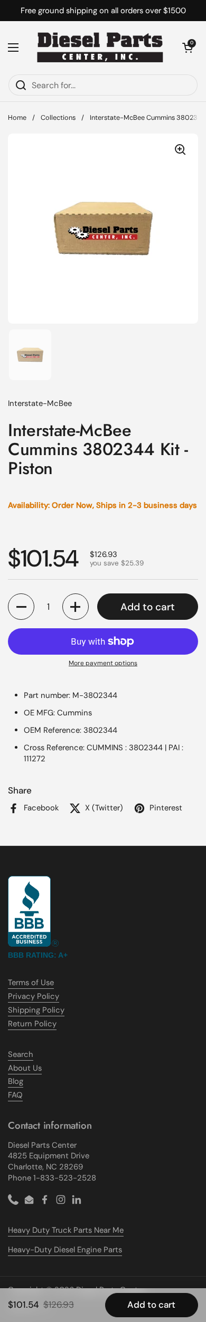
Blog (15, 1081)
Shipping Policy (36, 1010)
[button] (187, 47)
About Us (25, 1068)
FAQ (15, 1095)
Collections (58, 117)
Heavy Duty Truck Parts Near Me (66, 1230)
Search (20, 1054)
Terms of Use (31, 982)
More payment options (103, 663)
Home (17, 117)
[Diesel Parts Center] (100, 47)
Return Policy (32, 1023)
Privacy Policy (33, 996)
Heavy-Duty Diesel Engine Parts (65, 1249)
